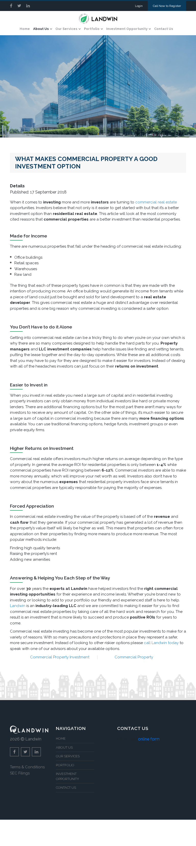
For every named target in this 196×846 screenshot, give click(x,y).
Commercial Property (134, 657)
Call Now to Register (167, 6)
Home (25, 29)
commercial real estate (156, 202)
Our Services (66, 29)
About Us (41, 29)
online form (149, 739)
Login (139, 6)
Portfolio (92, 29)
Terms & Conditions (27, 767)
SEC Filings (20, 773)
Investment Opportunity (127, 29)
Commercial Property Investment (59, 657)
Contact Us (163, 29)
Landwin (17, 605)
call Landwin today (161, 643)
